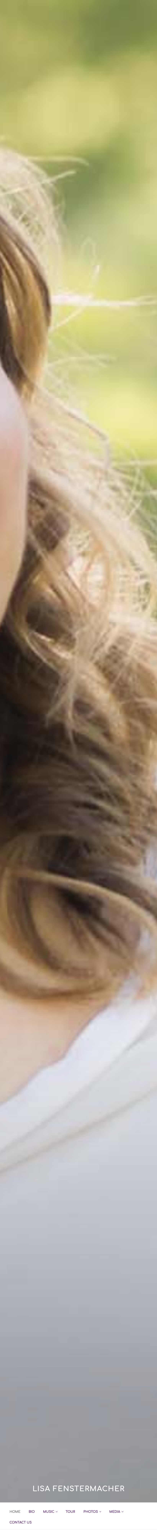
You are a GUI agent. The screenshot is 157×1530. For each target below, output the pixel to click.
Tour (70, 1512)
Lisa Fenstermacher (79, 1489)
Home (15, 1512)
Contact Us (21, 1522)
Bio (32, 1512)
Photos (90, 1512)
